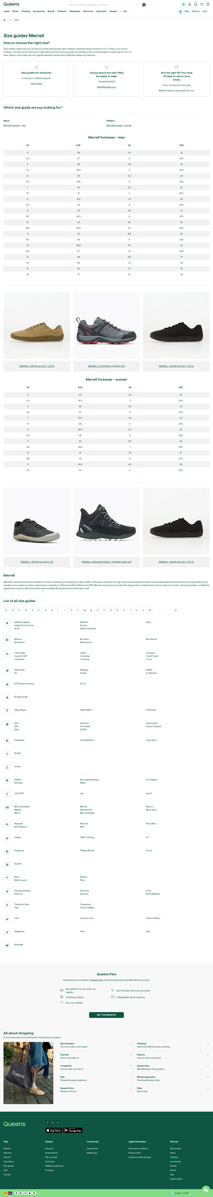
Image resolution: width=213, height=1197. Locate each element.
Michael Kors (86, 810)
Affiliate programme (54, 1166)
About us (49, 1148)
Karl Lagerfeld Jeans (89, 779)
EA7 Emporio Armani (24, 683)
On (147, 837)
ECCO (83, 683)
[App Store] (54, 1130)
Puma (149, 850)
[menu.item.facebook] (47, 1122)
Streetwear (74, 11)
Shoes (15, 11)
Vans (82, 931)
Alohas (83, 625)
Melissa (17, 810)
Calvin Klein (19, 653)
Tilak (16, 907)
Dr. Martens (151, 673)
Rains (16, 877)
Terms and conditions (138, 1148)
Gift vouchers (51, 1157)
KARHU (17, 779)
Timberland (85, 904)
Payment (7, 1153)
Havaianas (19, 740)
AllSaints (84, 622)
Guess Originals (153, 726)
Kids (205, 11)
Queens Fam (97, 980)
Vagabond (19, 931)
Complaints (8, 1161)
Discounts (88, 11)
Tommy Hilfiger (87, 907)
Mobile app (92, 1153)
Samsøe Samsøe (22, 890)
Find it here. (36, 83)
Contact (7, 1174)
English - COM (181, 1193)
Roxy (82, 880)
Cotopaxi (150, 653)
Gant (16, 723)
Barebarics (19, 642)
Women (196, 11)
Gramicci (84, 723)
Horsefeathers (87, 740)
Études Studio (21, 697)
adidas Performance (24, 625)
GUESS (83, 729)
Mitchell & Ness (87, 813)
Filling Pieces (20, 710)
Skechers (84, 890)
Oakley (17, 837)
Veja (148, 931)
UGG (16, 918)
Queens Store (51, 1153)
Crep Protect (152, 656)
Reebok (83, 877)
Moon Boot (151, 810)
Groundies (85, 726)
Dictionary (49, 1161)
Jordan (17, 766)
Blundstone (151, 639)
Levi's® (149, 793)
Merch (17, 813)
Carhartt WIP (20, 656)
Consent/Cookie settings (140, 1157)
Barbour (18, 639)
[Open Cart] (208, 4)
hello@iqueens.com (106, 87)
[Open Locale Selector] (183, 4)
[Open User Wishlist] (201, 4)
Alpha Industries (88, 628)
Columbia (84, 656)
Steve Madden (153, 894)
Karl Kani (18, 783)
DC (15, 673)
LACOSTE (19, 793)
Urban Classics (153, 918)
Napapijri (18, 823)
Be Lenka (84, 639)
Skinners (84, 894)
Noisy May (151, 823)
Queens (113, 11)
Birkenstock (86, 642)
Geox (16, 729)
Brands (51, 11)
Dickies (83, 673)
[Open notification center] (195, 4)
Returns (7, 1157)
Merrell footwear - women (119, 125)
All (180, 11)
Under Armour (87, 918)
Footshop (49, 1170)
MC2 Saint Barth (22, 806)
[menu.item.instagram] (52, 1122)
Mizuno (149, 806)
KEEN (82, 783)
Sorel (148, 890)
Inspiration (101, 11)
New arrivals (175, 1148)
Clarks (83, 653)
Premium (62, 11)
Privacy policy (135, 1153)
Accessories (39, 11)
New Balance (20, 826)
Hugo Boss (151, 740)
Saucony (18, 894)
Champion (19, 659)
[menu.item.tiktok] (58, 1122)
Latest (6, 11)
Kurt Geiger (151, 779)
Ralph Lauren (20, 880)
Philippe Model (87, 850)
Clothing (25, 11)
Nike (82, 826)
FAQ (5, 1170)
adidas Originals (22, 622)
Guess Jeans (152, 723)
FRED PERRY (86, 710)
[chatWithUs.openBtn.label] (206, 1190)
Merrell (83, 806)
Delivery (7, 1148)
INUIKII (17, 753)
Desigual (84, 670)
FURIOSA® (151, 710)
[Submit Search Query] (144, 5)
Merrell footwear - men (14, 125)
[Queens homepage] (11, 4)
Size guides (8, 1166)
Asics (148, 622)
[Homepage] (23, 1124)
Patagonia (19, 850)
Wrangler (18, 944)
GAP (16, 726)
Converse (85, 659)
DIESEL (149, 670)
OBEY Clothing (87, 837)
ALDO (17, 628)
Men (187, 11)
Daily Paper (19, 670)
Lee (81, 793)
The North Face (21, 904)
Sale (172, 1174)
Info (125, 11)
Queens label (176, 1179)
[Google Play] (73, 1130)
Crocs (149, 659)
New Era (84, 823)
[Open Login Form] (189, 4)
